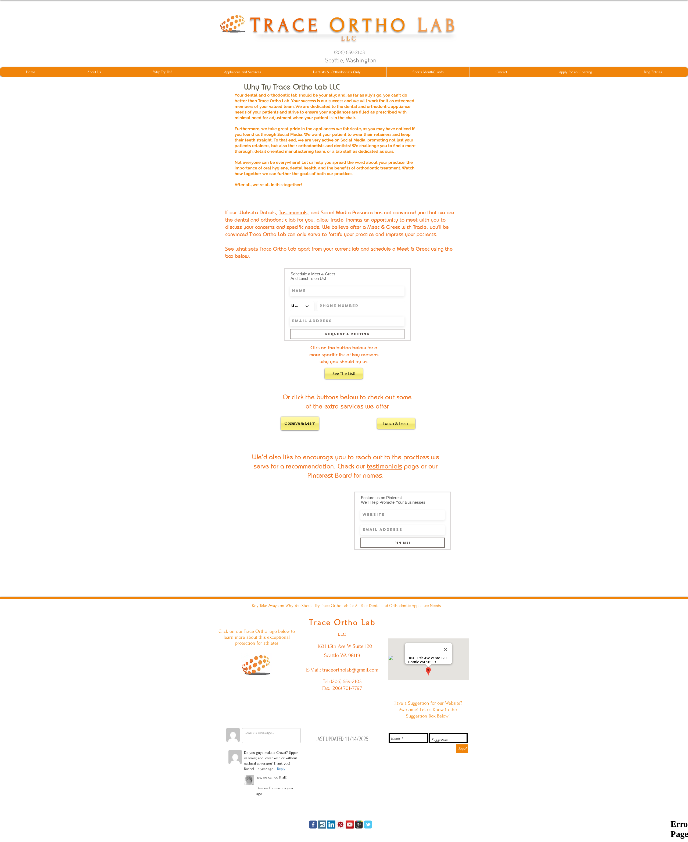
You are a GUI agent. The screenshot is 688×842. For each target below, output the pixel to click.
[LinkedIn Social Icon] (331, 824)
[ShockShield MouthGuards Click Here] (256, 665)
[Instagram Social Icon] (322, 824)
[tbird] (368, 824)
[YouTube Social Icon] (350, 824)
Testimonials (293, 212)
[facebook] (313, 824)
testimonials (384, 466)
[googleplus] (359, 824)
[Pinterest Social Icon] (340, 824)
